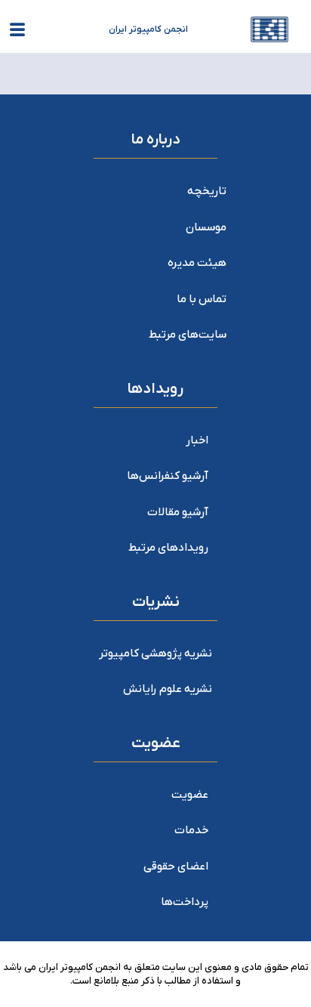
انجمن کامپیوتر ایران (148, 29)
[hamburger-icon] (17, 32)
